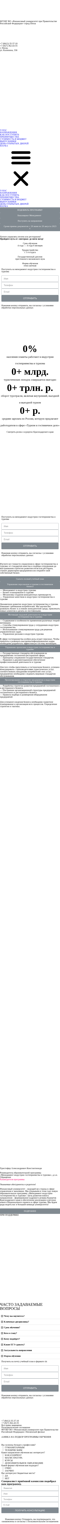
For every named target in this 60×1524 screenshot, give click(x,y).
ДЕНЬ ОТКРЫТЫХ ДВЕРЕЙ (14, 143)
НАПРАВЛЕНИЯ (8, 132)
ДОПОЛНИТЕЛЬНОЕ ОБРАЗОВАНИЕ (24, 1463)
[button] (30, 168)
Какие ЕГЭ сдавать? (14, 1344)
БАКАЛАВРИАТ (13, 1455)
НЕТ (7, 1478)
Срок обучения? (12, 1327)
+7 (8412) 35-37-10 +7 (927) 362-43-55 (8, 44)
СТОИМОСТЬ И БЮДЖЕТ (13, 139)
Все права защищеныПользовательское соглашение (15, 1426)
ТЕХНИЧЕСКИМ (13, 1450)
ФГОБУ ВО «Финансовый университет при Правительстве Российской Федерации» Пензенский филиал (29, 1430)
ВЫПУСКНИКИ (8, 141)
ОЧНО (8, 1468)
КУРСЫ (9, 1460)
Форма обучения (12, 1356)
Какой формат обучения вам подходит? (20, 1465)
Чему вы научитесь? (14, 1316)
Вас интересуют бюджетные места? (18, 1473)
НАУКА (4, 146)
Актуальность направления (18, 1350)
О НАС (3, 130)
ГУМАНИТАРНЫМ (14, 1447)
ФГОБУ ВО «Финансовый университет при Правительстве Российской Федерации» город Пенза (28, 22)
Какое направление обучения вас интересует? (23, 1452)
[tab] (30, 1316)
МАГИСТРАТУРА (13, 1458)
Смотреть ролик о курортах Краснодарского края (30, 432)
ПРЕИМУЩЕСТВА (9, 137)
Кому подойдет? (12, 1339)
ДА (6, 1476)
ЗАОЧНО (9, 1471)
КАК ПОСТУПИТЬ (9, 134)
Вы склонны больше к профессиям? (18, 1445)
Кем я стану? (10, 1333)
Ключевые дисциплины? (16, 1322)
